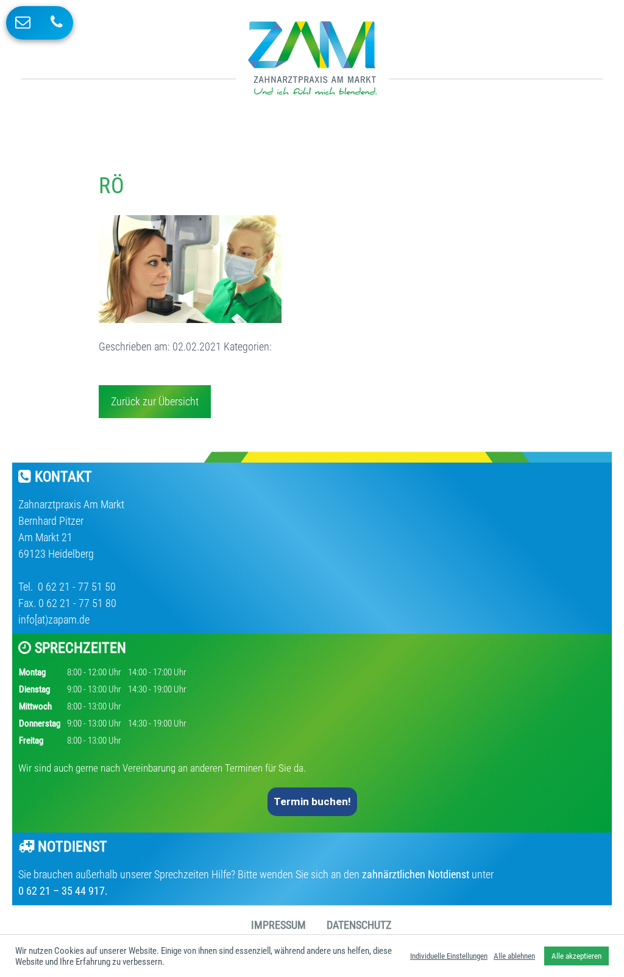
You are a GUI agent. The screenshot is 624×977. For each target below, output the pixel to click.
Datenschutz (359, 924)
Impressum (278, 924)
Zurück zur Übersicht (155, 401)
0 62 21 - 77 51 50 (75, 586)
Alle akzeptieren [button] (576, 956)
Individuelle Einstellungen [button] (449, 956)
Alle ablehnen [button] (514, 956)
